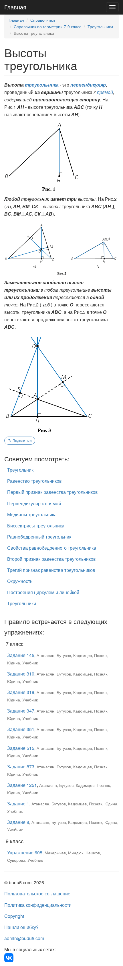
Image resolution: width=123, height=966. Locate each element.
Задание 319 (20, 692)
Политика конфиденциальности (38, 905)
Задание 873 (20, 766)
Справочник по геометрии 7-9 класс (47, 26)
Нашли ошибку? (21, 927)
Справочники (42, 20)
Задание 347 (20, 710)
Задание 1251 (22, 785)
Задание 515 (20, 748)
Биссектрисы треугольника (35, 525)
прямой (105, 92)
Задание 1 (18, 803)
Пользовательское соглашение (37, 893)
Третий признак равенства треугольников (51, 570)
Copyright (14, 916)
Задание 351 (20, 729)
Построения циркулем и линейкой (43, 592)
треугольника (42, 84)
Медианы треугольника (32, 514)
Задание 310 (20, 673)
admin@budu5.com (24, 938)
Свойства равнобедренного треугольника (51, 548)
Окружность (19, 581)
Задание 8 (18, 822)
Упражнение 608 (24, 852)
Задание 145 (20, 655)
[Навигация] (112, 7)
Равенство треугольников (34, 481)
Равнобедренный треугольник (39, 536)
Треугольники (100, 26)
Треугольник (20, 469)
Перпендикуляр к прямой (34, 503)
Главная (15, 7)
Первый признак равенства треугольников (52, 492)
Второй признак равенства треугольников (51, 559)
